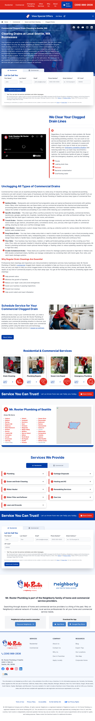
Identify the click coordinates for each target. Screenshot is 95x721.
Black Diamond (10, 427)
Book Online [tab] (68, 5)
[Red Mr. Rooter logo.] (30, 585)
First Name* (8, 78)
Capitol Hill (8, 433)
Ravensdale (42, 420)
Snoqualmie (42, 433)
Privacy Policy (67, 98)
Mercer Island (26, 433)
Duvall (7, 437)
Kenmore (25, 422)
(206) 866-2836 (12, 653)
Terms (59, 98)
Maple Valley (26, 429)
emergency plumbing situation (75, 147)
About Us (56, 644)
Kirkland (24, 426)
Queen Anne (42, 418)
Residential (13, 70)
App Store (60, 624)
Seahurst (41, 427)
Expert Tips (80, 648)
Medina (24, 431)
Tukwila (40, 435)
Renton (40, 424)
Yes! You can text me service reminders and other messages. (25, 94)
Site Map (79, 656)
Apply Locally (57, 660)
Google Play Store (78, 624)
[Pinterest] (78, 27)
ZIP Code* (80, 78)
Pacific (24, 440)
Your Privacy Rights (73, 702)
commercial (21, 265)
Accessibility (42, 702)
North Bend (25, 437)
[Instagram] (87, 27)
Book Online (7, 337)
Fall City (7, 440)
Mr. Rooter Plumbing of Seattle (29, 44)
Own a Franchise (58, 656)
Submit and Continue (15, 90)
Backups (58, 167)
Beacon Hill (8, 424)
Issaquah (25, 420)
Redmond (41, 422)
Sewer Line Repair (58, 376)
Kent (23, 424)
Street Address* (68, 78)
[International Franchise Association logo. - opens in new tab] (4, 674)
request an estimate (37, 328)
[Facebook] (74, 27)
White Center (42, 440)
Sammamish (42, 426)
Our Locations (80, 652)
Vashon (40, 437)
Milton (24, 435)
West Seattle (42, 439)
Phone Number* (53, 78)
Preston (24, 442)
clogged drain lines (45, 53)
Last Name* (22, 78)
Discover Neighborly (24, 624)
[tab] (31, 5)
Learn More (5, 381)
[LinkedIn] (92, 27)
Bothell (7, 429)
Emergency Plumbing (83, 376)
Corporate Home (81, 660)
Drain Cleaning (9, 376)
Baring (7, 422)
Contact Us (57, 648)
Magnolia (25, 427)
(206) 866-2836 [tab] (84, 5)
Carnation (8, 435)
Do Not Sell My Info (55, 702)
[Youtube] (83, 27)
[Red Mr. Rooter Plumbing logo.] (13, 644)
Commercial (35, 70)
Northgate (25, 439)
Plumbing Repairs (34, 376)
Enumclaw (8, 439)
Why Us (55, 652)
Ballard (7, 420)
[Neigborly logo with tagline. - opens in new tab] (66, 585)
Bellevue (8, 426)
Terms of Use (20, 702)
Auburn (7, 418)
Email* (35, 78)
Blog (77, 644)
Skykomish (41, 431)
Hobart (24, 418)
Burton (7, 431)
